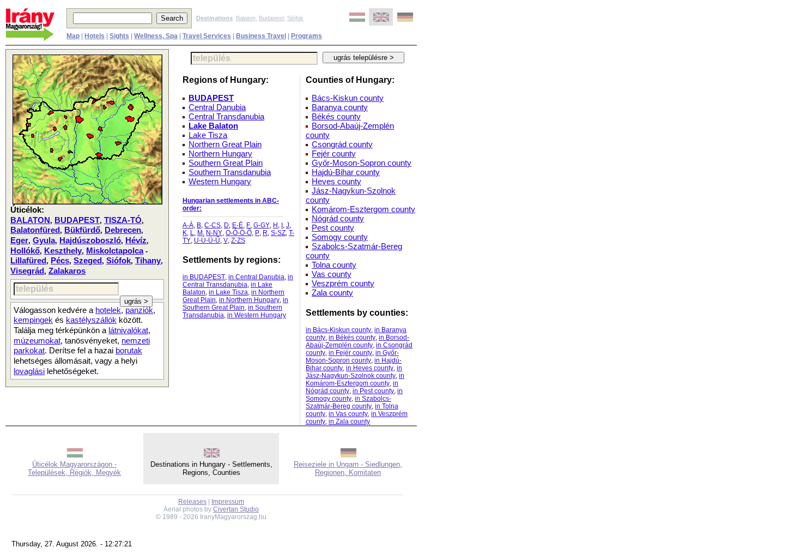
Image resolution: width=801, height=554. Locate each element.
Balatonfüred (35, 230)
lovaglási (29, 371)
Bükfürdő (82, 230)
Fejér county (334, 153)
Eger (19, 240)
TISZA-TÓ (123, 220)
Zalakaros (67, 271)
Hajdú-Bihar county (346, 172)
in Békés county (352, 337)
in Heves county (369, 368)
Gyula (44, 240)
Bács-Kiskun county (348, 98)
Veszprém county (343, 283)
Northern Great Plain (225, 144)
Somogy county (340, 237)
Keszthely (63, 250)
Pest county (333, 227)
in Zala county (349, 421)
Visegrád (27, 271)
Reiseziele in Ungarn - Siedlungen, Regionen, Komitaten (348, 468)
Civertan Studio (236, 509)
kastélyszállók (91, 320)
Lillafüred (28, 260)
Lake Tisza (208, 135)
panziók (139, 310)
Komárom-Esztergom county (363, 209)
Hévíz (136, 240)
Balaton (246, 18)
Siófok (295, 18)
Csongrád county (342, 144)
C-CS (212, 225)
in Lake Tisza (228, 292)
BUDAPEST (77, 220)
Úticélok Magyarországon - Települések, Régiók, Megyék (74, 468)
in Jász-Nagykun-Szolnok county (354, 372)
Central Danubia (217, 107)
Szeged (88, 260)
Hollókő (25, 250)
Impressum (227, 501)
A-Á (188, 225)
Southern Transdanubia (230, 172)
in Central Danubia (256, 277)
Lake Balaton (213, 125)
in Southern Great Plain (235, 303)
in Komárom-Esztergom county (355, 379)
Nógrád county (338, 218)
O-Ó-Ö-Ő (239, 233)
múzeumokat (37, 340)
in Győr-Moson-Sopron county (352, 356)
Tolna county (334, 264)
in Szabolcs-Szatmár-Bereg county (348, 402)
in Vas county (348, 414)
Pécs (60, 260)
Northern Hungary (220, 153)
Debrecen (123, 230)
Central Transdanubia (226, 116)
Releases (192, 501)
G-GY (261, 225)
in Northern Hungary (249, 300)
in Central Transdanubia (238, 280)
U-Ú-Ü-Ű (207, 240)
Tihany (148, 260)
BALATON (30, 220)
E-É (237, 225)
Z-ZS (238, 240)
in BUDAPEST (204, 277)
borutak (129, 350)
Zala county (332, 292)
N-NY (214, 233)
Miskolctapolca (114, 250)
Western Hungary (220, 181)
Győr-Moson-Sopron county (361, 162)
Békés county (336, 116)
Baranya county (340, 107)
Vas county (331, 274)
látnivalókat (128, 330)
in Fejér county (350, 353)
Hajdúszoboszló (90, 240)
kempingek (33, 320)
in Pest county (373, 391)
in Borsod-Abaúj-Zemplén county (357, 341)
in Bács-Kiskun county (338, 330)
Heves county (336, 181)
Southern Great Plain (226, 162)
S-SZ (278, 233)
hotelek (108, 310)
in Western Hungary (256, 315)
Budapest (271, 18)
